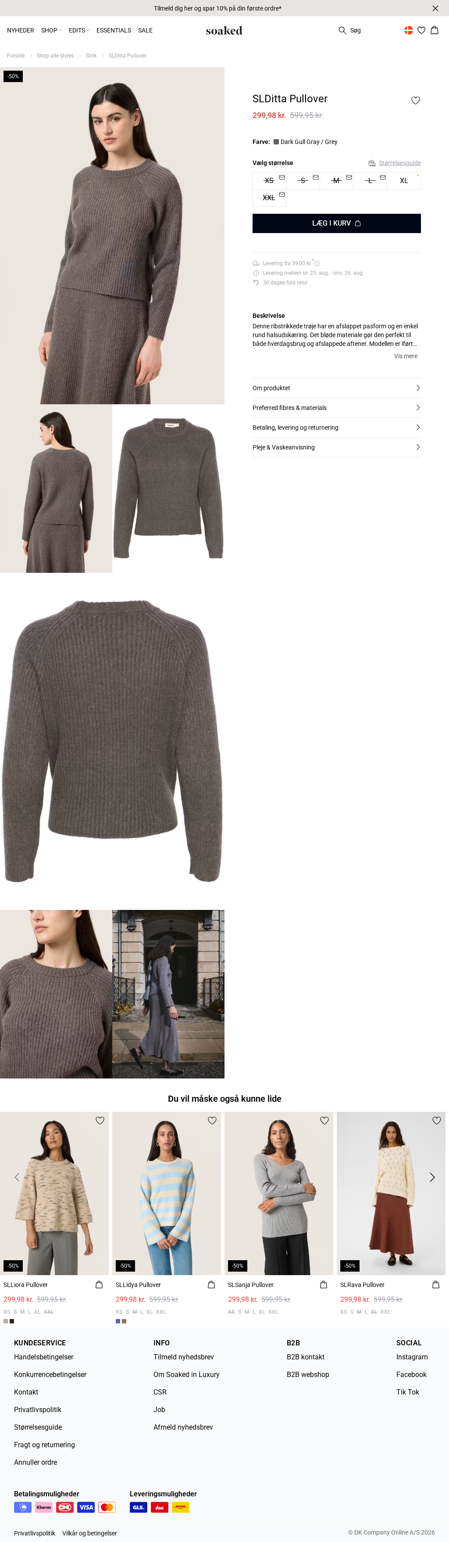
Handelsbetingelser (43, 1357)
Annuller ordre (35, 1462)
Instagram (412, 1357)
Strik (91, 56)
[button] (337, 388)
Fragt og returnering (44, 1445)
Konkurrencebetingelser (50, 1374)
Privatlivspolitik (37, 1409)
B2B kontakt (305, 1357)
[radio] (403, 181)
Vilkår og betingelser (89, 1533)
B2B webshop (308, 1374)
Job (159, 1409)
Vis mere (405, 355)
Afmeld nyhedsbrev (183, 1427)
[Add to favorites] (415, 100)
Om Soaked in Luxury (186, 1374)
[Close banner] (435, 8)
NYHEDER (20, 30)
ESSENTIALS (113, 30)
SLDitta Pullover (127, 56)
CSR (160, 1392)
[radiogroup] (337, 190)
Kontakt (26, 1392)
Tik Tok (407, 1392)
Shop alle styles (55, 56)
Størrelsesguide (400, 162)
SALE (145, 30)
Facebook (411, 1374)
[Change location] (409, 30)
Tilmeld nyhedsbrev (183, 1357)
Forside (16, 56)
